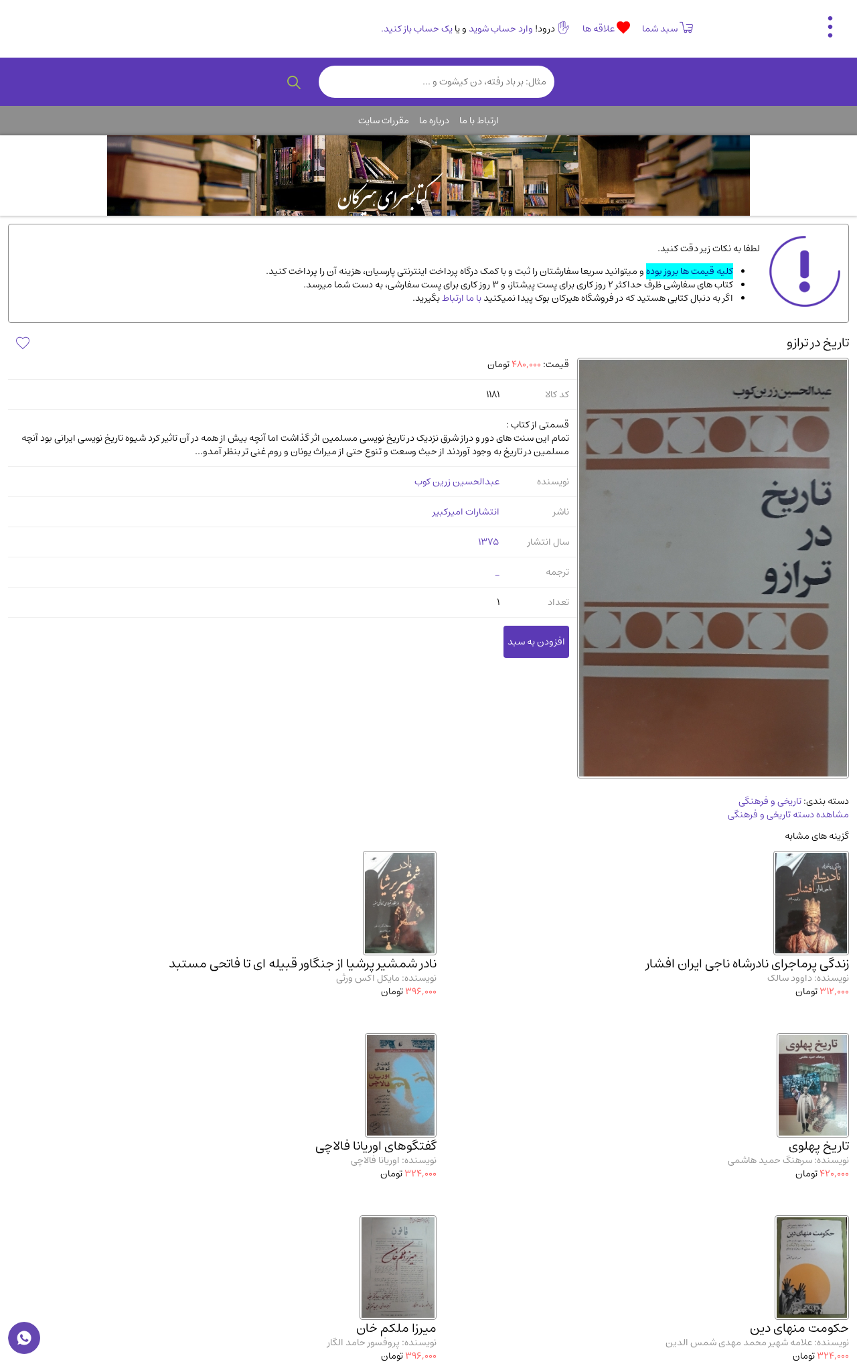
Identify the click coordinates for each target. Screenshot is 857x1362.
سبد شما (660, 29)
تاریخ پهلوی (819, 1146)
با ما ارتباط (460, 298)
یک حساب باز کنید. (417, 29)
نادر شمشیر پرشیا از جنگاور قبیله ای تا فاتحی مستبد (303, 964)
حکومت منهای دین (799, 1328)
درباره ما (434, 121)
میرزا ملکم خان (396, 1328)
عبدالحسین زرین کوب (456, 482)
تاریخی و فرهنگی (769, 801)
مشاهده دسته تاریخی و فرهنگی (788, 815)
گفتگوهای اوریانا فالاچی (376, 1146)
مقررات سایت (383, 121)
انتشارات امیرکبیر (466, 512)
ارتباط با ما (479, 121)
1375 (488, 542)
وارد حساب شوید (501, 29)
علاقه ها (599, 29)
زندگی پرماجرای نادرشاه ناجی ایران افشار (747, 964)
